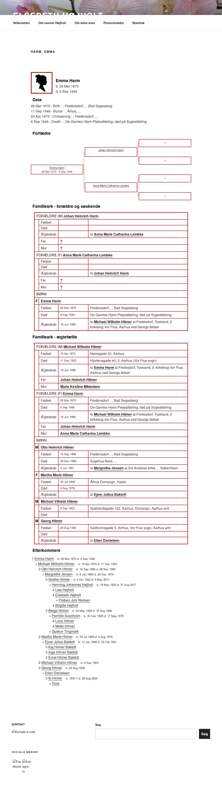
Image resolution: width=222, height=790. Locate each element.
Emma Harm (51, 300)
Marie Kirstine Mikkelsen (80, 386)
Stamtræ (138, 23)
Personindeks (113, 23)
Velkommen (21, 23)
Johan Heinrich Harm (81, 215)
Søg (98, 724)
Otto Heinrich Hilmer (57, 447)
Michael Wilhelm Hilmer (82, 346)
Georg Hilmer (51, 520)
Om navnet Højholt (52, 23)
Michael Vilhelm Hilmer (59, 501)
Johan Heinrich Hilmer (78, 379)
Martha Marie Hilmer (57, 474)
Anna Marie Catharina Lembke (88, 254)
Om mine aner (85, 23)
